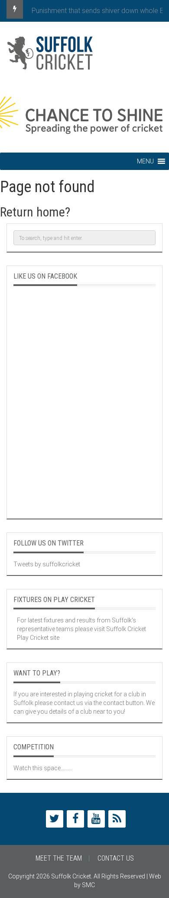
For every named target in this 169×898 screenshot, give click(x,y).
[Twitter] (54, 819)
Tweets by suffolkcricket (46, 564)
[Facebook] (75, 819)
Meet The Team (59, 858)
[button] (145, 161)
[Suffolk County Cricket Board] (84, 56)
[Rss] (117, 819)
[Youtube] (96, 819)
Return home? (35, 212)
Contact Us (116, 858)
